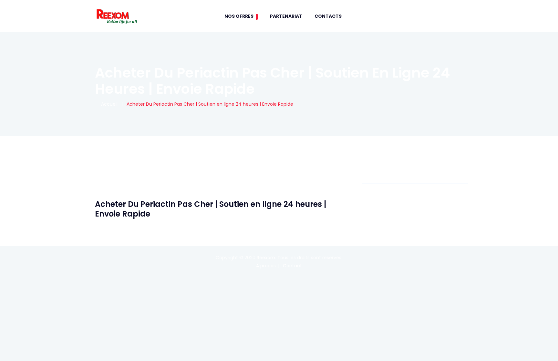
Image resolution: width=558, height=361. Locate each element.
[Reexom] (116, 16)
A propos (266, 265)
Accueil (108, 104)
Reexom (266, 257)
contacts (328, 16)
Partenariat (286, 16)
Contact (292, 265)
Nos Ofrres (238, 16)
